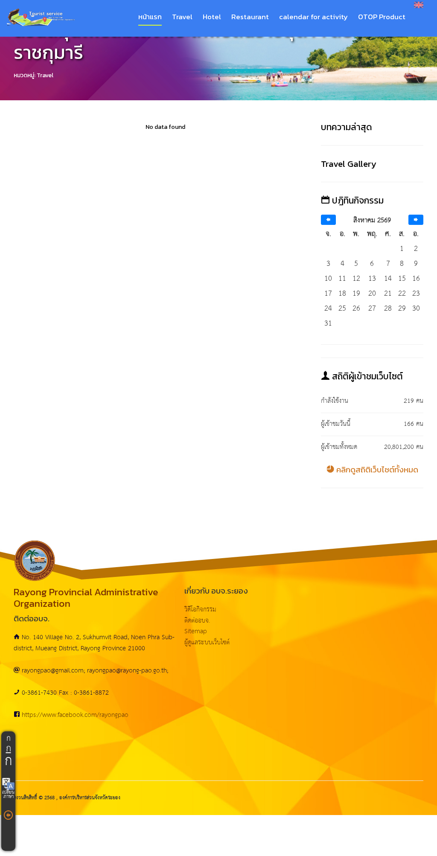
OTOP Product (381, 17)
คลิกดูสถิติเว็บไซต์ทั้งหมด (376, 469)
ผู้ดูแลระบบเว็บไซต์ (207, 642)
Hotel (212, 17)
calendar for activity (313, 17)
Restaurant (250, 17)
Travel (182, 17)
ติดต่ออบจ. (197, 620)
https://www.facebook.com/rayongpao (75, 715)
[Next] (415, 220)
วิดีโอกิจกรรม (200, 609)
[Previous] (328, 220)
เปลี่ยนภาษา (8, 794)
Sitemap (195, 631)
